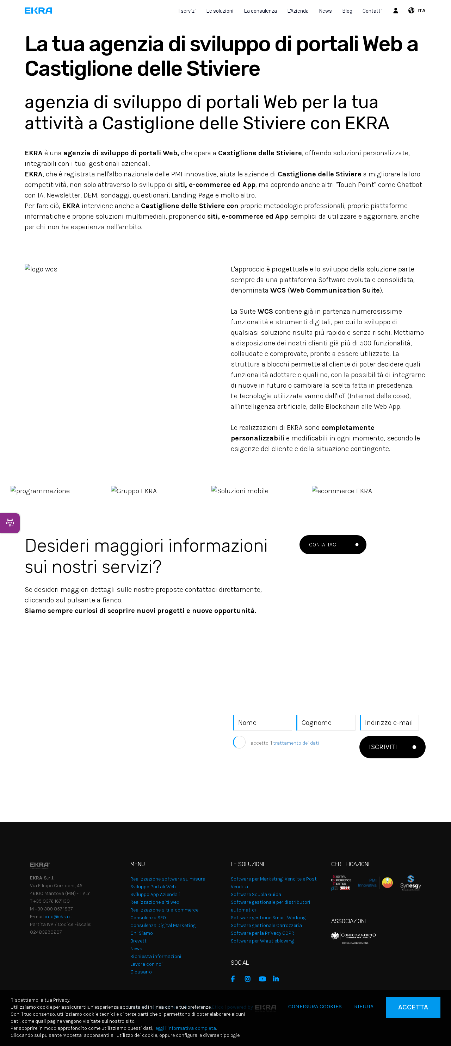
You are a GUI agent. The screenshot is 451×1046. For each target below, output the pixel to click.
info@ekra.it (58, 917)
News (325, 10)
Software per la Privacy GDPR (262, 933)
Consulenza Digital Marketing (163, 925)
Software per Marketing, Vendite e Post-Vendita (275, 883)
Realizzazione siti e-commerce (164, 910)
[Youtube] (264, 979)
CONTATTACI (323, 544)
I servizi (187, 10)
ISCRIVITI (383, 747)
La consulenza (260, 10)
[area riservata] (396, 10)
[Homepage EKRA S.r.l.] (38, 10)
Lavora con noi (146, 964)
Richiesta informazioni (155, 956)
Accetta (413, 1007)
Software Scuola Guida (256, 894)
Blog (347, 10)
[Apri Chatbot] (10, 523)
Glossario (141, 972)
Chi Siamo (141, 933)
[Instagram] (250, 979)
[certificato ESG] (407, 882)
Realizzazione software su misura (167, 879)
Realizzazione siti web (154, 902)
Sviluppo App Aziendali (155, 894)
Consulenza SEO (148, 918)
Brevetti (139, 941)
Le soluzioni (220, 10)
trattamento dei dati (296, 743)
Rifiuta (363, 1006)
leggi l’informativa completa (185, 1028)
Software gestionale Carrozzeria (266, 925)
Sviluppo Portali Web (153, 887)
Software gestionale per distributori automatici (270, 906)
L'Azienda (298, 10)
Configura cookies (315, 1006)
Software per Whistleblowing (262, 941)
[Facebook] (236, 979)
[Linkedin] (278, 979)
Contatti (372, 10)
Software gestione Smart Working (268, 918)
